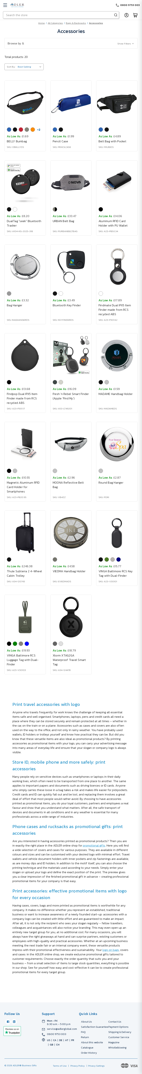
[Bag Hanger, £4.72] (25, 267)
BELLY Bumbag (17, 141)
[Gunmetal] (55, 559)
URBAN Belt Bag (63, 221)
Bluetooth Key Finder (67, 305)
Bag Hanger (14, 305)
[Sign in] (126, 15)
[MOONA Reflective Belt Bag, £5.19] (71, 444)
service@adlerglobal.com (62, 1029)
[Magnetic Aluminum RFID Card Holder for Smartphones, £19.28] (25, 444)
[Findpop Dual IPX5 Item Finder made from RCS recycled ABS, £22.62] (25, 355)
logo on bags (110, 950)
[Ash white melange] (61, 643)
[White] (15, 209)
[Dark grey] (55, 382)
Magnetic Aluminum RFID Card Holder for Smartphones (23, 487)
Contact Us (114, 1022)
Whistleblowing (117, 1048)
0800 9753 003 (56, 1034)
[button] (71, 43)
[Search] (115, 15)
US (48, 1040)
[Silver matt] (9, 293)
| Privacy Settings (95, 1066)
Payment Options (118, 1027)
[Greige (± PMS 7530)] (21, 643)
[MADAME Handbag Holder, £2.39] (116, 355)
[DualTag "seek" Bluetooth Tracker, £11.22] (25, 182)
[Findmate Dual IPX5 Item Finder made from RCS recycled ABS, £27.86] (116, 267)
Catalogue (87, 1048)
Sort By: (11, 66)
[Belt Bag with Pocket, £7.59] (116, 103)
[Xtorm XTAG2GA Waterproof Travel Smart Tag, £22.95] (71, 617)
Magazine (113, 1042)
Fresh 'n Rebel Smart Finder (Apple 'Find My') (71, 396)
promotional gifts (94, 845)
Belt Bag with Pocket (112, 141)
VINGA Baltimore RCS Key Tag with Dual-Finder (116, 573)
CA (54, 1040)
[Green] (106, 559)
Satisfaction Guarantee (94, 1027)
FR (72, 1040)
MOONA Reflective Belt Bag (68, 484)
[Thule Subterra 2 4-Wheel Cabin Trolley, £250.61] (25, 533)
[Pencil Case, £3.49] (71, 103)
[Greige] (112, 559)
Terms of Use (60, 1066)
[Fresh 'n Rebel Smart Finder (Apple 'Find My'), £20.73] (71, 355)
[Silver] (106, 382)
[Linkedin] (14, 1021)
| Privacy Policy (76, 1066)
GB (51, 1045)
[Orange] (33, 129)
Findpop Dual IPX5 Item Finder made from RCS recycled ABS (22, 398)
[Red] (21, 129)
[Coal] (55, 643)
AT (66, 1040)
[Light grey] (61, 382)
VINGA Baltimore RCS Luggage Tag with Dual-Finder (23, 659)
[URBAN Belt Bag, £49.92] (71, 182)
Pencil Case (60, 141)
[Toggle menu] (5, 5)
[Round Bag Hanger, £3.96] (116, 444)
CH (57, 1045)
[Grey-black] (55, 209)
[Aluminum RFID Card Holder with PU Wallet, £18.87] (116, 182)
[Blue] (9, 129)
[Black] (15, 129)
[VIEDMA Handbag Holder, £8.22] (71, 533)
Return (85, 1037)
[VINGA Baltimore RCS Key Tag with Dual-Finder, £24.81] (116, 533)
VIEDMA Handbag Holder (69, 571)
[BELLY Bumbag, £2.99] (25, 103)
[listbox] (30, 67)
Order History (89, 1053)
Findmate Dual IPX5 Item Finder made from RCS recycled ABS (115, 309)
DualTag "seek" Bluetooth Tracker (24, 223)
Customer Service (118, 1037)
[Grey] (27, 129)
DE (60, 1040)
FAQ (83, 1032)
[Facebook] (8, 1021)
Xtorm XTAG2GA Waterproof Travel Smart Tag (69, 659)
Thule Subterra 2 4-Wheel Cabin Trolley (24, 573)
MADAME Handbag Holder (116, 394)
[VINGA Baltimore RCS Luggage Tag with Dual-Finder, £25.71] (25, 617)
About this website (92, 1042)
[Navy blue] (118, 559)
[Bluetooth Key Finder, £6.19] (71, 267)
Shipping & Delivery (119, 1032)
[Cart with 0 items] (135, 15)
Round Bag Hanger (111, 482)
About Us (86, 1022)
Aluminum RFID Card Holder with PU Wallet (113, 223)
